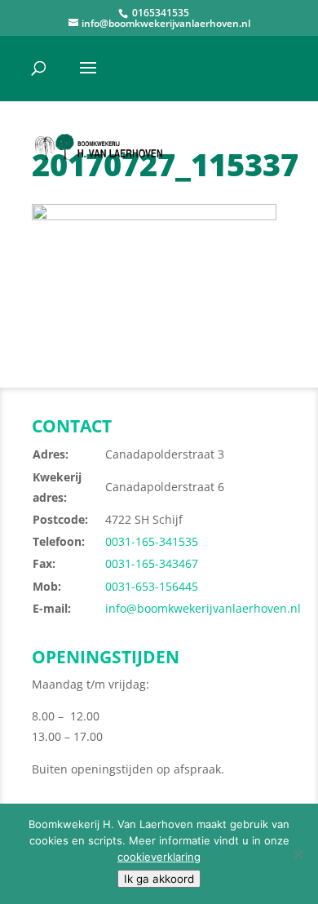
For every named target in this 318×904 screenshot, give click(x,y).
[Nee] (297, 854)
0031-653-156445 (151, 586)
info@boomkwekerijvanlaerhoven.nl (203, 608)
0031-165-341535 (151, 541)
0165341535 (159, 13)
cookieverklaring (159, 856)
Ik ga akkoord (159, 878)
